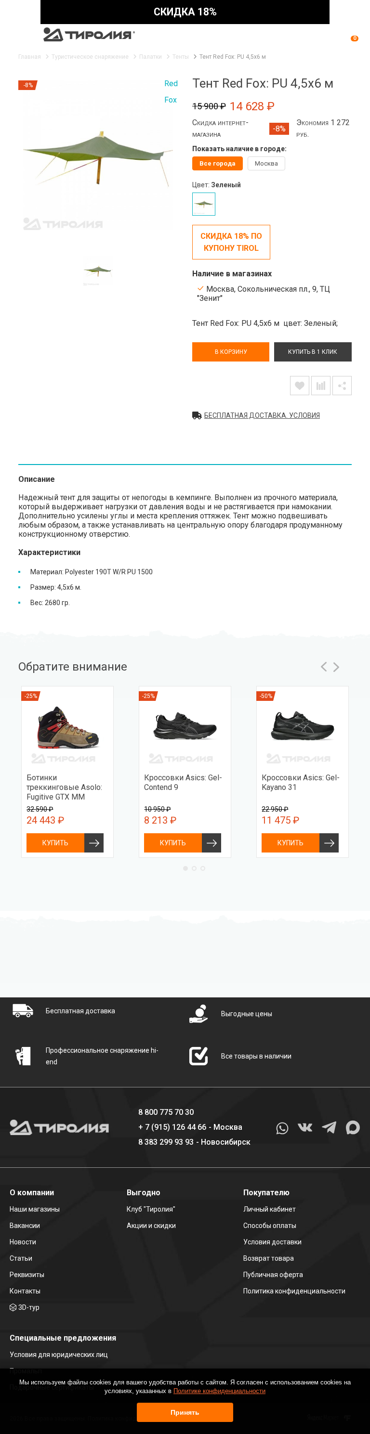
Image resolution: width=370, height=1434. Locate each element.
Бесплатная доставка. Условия (262, 415)
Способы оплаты (269, 1225)
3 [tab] (202, 868)
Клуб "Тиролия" (151, 1209)
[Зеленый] (203, 204)
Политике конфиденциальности (219, 1391)
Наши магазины (35, 1209)
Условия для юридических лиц (59, 1354)
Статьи (21, 1258)
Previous (323, 667)
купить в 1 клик (312, 352)
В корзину (231, 352)
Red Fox (171, 91)
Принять (185, 1412)
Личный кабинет (269, 1209)
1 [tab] (185, 868)
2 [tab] (194, 868)
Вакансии (25, 1225)
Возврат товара (268, 1258)
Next (336, 667)
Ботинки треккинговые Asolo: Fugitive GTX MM (64, 787)
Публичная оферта (273, 1275)
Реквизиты (27, 1275)
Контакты (25, 1291)
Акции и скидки (151, 1225)
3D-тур (29, 1307)
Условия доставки (272, 1242)
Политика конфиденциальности (294, 1291)
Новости (23, 1242)
